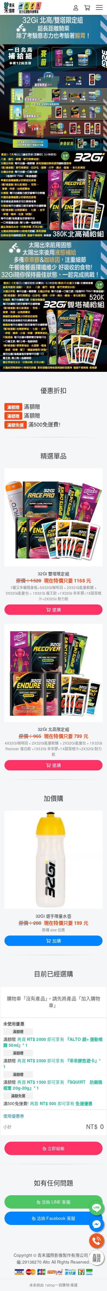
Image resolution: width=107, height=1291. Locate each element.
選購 (56, 609)
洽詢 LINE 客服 (56, 1202)
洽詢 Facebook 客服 (56, 1218)
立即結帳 (56, 1148)
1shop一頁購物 (57, 1284)
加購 (56, 941)
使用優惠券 (13, 1116)
